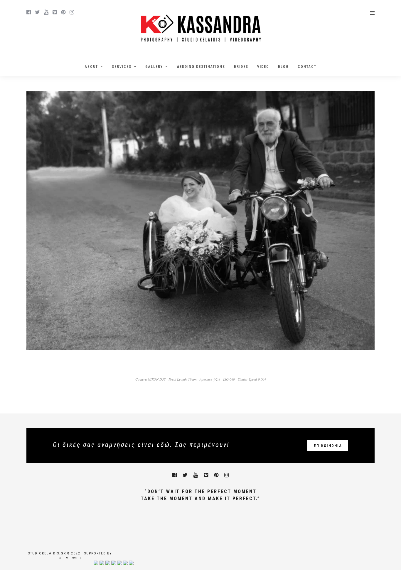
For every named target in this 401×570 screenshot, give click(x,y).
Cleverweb (70, 558)
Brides (241, 67)
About (91, 67)
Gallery (154, 67)
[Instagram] (72, 12)
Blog (283, 67)
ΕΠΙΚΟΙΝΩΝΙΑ (328, 445)
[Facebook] (174, 475)
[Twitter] (185, 475)
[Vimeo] (55, 12)
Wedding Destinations (201, 67)
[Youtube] (46, 12)
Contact (307, 67)
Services (122, 67)
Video (263, 67)
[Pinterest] (63, 12)
